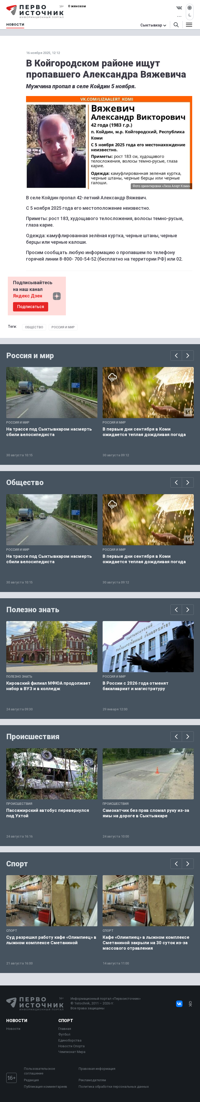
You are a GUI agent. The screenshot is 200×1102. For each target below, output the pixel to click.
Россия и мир (63, 327)
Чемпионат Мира (71, 1052)
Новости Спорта (71, 1046)
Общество (34, 327)
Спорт (17, 863)
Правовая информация (97, 1069)
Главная (64, 1029)
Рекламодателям (92, 1080)
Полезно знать (32, 609)
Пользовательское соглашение (39, 1071)
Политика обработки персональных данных (114, 1087)
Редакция (31, 1080)
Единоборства (70, 1040)
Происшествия (32, 736)
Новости (16, 1020)
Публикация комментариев (45, 1087)
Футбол (64, 1034)
